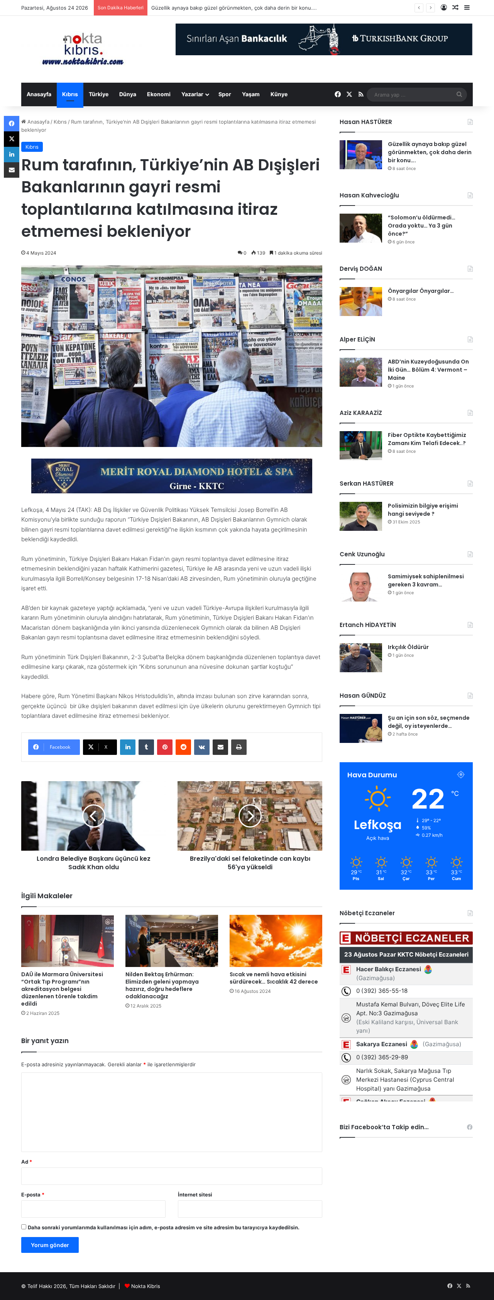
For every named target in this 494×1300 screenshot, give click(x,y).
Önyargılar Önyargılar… (421, 291)
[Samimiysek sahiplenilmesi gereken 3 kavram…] (361, 587)
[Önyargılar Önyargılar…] (361, 301)
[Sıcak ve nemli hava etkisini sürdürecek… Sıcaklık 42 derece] (276, 941)
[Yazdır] (239, 747)
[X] (11, 139)
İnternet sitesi (195, 1194)
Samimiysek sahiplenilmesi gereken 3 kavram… (426, 580)
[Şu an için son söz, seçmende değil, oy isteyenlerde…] (361, 728)
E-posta (32, 1194)
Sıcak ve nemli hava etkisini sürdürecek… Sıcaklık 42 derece (274, 978)
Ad (26, 1162)
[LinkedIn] (127, 747)
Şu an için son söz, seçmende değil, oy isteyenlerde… (429, 722)
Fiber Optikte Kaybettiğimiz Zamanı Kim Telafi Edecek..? (427, 439)
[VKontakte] (202, 747)
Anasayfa (39, 94)
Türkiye (98, 94)
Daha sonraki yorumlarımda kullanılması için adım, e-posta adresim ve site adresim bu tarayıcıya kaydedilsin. (163, 1227)
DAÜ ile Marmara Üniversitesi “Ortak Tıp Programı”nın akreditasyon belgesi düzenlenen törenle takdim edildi (62, 989)
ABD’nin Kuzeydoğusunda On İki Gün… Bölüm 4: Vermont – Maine (428, 370)
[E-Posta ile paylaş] (220, 747)
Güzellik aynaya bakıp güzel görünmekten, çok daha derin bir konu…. (234, 8)
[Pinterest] (165, 747)
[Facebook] (11, 123)
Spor (224, 94)
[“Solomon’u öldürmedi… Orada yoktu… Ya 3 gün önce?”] (361, 228)
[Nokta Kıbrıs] (83, 49)
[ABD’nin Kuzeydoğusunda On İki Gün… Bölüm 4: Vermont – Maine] (361, 372)
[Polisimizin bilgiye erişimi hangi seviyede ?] (361, 516)
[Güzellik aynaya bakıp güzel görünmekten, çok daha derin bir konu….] (361, 154)
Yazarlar (192, 94)
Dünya (127, 94)
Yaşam (251, 94)
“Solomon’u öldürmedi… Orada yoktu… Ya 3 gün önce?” (421, 226)
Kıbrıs (70, 94)
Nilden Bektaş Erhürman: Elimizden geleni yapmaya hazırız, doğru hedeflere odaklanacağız (162, 985)
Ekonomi (159, 94)
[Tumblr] (146, 747)
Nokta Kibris (145, 1286)
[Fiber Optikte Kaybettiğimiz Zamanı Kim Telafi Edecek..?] (361, 445)
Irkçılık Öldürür (408, 647)
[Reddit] (183, 747)
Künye (279, 94)
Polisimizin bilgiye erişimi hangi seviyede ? (423, 510)
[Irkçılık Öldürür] (361, 657)
